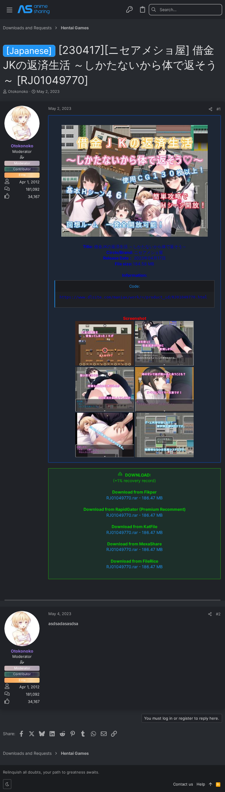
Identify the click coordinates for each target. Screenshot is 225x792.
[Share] (210, 109)
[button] (9, 9)
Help (201, 784)
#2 (218, 614)
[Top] (210, 784)
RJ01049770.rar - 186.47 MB (134, 497)
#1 (219, 109)
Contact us (183, 784)
